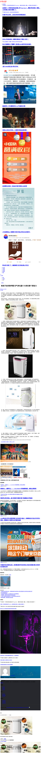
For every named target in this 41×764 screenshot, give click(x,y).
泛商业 (3, 278)
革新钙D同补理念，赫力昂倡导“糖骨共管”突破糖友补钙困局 (16, 498)
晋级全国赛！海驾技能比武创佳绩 (7, 597)
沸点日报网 (8, 707)
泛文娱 (3, 270)
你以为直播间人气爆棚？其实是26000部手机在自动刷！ (17, 44)
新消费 (3, 267)
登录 (2, 275)
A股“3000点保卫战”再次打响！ (10, 66)
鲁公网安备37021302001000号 (23, 707)
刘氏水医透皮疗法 (4, 592)
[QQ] (1, 682)
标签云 (3, 688)
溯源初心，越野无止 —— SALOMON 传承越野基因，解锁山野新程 (18, 488)
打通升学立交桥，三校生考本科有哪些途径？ (14, 14)
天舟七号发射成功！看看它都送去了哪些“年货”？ (15, 39)
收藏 (7, 441)
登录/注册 (13, 675)
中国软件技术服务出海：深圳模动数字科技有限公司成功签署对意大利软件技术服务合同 (16, 591)
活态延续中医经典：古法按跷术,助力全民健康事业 (10, 593)
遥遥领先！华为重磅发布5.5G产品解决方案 (13, 106)
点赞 (10, 441)
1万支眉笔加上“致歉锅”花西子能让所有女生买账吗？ (16, 232)
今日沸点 (4, 4)
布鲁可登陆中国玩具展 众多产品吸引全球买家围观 (6, 664)
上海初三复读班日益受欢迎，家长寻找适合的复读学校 (10, 596)
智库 (3, 272)
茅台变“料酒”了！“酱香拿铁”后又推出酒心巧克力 (15, 265)
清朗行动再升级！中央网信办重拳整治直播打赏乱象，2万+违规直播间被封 (9, 655)
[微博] (0, 682)
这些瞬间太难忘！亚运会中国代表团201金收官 (14, 186)
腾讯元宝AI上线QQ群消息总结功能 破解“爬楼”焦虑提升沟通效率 (8, 608)
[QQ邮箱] (2, 682)
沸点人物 (4, 703)
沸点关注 (4, 700)
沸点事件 (4, 701)
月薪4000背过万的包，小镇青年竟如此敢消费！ (15, 130)
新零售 (3, 271)
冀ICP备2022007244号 (14, 707)
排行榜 (3, 687)
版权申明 (4, 695)
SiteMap (3, 696)
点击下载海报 (3, 741)
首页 (3, 277)
